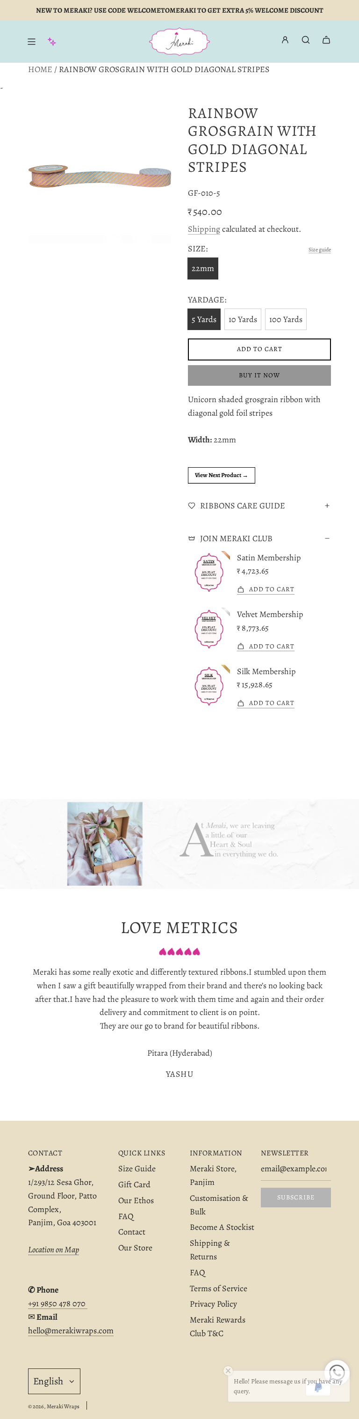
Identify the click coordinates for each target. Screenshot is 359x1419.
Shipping (204, 229)
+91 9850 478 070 (57, 1303)
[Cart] (326, 39)
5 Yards (204, 319)
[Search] (305, 39)
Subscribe (296, 1197)
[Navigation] (31, 41)
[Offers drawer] (52, 41)
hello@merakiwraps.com (71, 1330)
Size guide (320, 249)
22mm (203, 268)
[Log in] (285, 41)
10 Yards (243, 319)
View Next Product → (221, 475)
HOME (40, 69)
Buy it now (259, 375)
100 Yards (285, 319)
